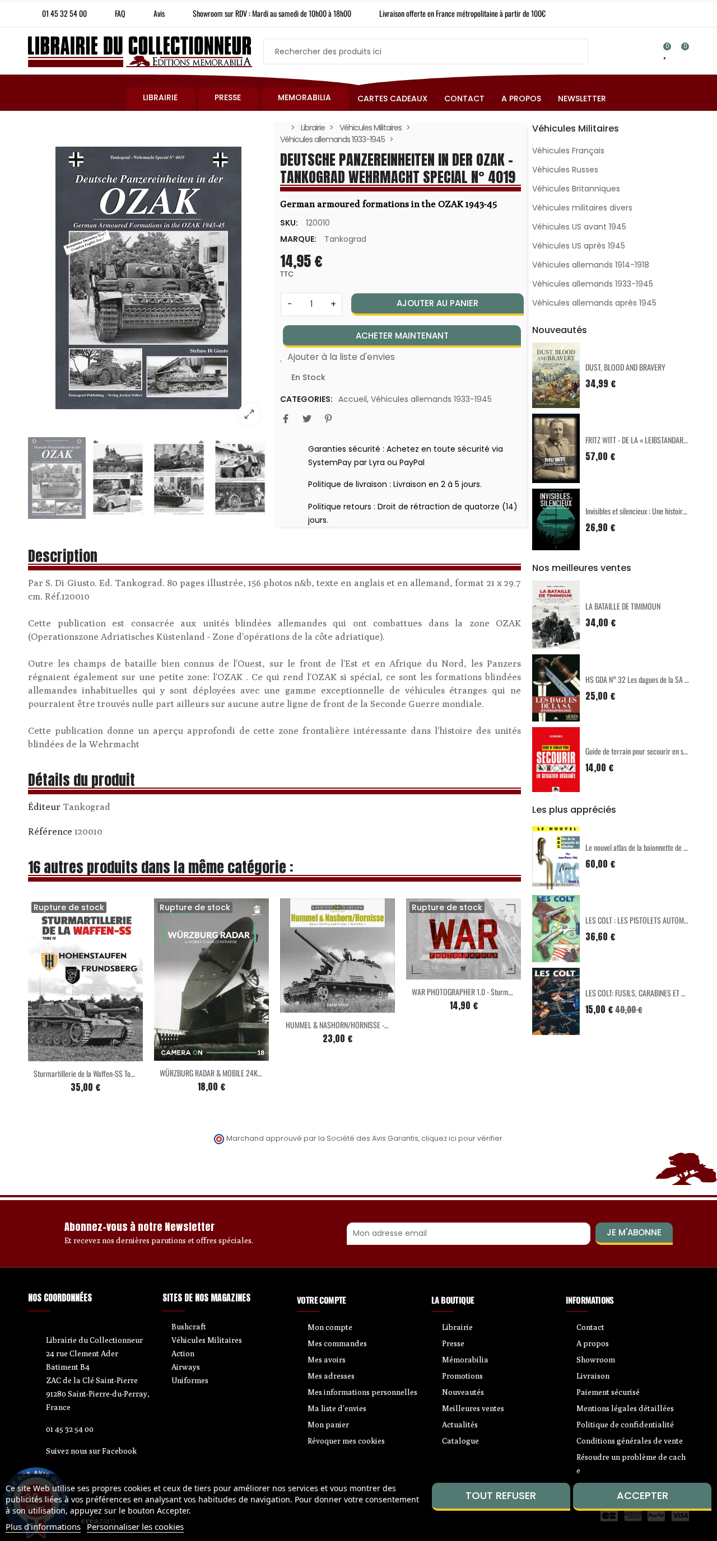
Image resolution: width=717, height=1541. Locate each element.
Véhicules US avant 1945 (579, 226)
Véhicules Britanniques (576, 188)
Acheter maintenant (402, 335)
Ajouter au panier (437, 303)
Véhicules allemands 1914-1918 (590, 264)
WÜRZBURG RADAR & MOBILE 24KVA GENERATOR (230, 1073)
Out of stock (62, 1054)
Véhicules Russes (565, 169)
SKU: (289, 222)
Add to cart (314, 1005)
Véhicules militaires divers (582, 207)
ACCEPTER (642, 1495)
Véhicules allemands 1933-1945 (431, 399)
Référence (50, 831)
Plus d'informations (43, 1526)
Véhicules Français (568, 150)
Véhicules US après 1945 (578, 245)
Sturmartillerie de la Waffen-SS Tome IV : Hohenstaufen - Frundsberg (130, 1073)
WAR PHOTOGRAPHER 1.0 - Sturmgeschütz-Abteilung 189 (493, 991)
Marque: (298, 239)
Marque (44, 808)
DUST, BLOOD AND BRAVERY (625, 367)
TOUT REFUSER (500, 1495)
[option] (148, 278)
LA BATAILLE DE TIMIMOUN (622, 606)
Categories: (306, 399)
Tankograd (345, 239)
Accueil (352, 399)
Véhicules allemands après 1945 (594, 302)
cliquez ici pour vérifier (461, 1138)
